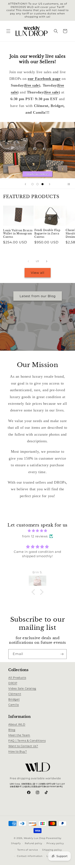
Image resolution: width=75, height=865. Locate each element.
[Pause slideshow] (70, 184)
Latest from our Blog (38, 296)
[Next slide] (49, 184)
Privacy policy (55, 843)
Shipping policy (52, 849)
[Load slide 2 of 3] (37, 184)
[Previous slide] (25, 184)
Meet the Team (19, 735)
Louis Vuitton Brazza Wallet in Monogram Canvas (18, 233)
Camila (13, 704)
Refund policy (33, 843)
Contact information (29, 856)
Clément (14, 693)
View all (37, 273)
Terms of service (27, 849)
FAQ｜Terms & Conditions (27, 740)
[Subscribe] (61, 654)
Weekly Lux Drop (34, 838)
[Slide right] (46, 261)
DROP (12, 683)
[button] (8, 31)
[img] (37, 530)
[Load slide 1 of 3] (32, 184)
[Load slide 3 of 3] (42, 184)
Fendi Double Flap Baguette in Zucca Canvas (47, 233)
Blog (11, 729)
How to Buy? (17, 751)
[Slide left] (28, 261)
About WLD (16, 724)
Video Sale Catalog (22, 688)
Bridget (14, 699)
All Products (17, 677)
